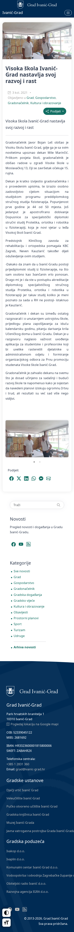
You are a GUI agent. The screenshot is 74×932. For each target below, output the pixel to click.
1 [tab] (34, 462)
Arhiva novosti (25, 647)
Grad (30, 98)
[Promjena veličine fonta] (6, 922)
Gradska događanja (28, 595)
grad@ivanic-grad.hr (30, 769)
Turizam (19, 630)
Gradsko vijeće (24, 601)
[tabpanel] (37, 438)
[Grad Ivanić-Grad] (32, 691)
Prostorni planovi (26, 618)
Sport (18, 624)
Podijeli (55, 111)
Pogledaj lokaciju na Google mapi (34, 724)
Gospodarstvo (45, 98)
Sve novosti (22, 571)
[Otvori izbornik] (68, 12)
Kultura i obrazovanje (45, 103)
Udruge (19, 636)
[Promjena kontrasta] (6, 913)
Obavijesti (21, 612)
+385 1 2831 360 (17, 764)
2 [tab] (40, 462)
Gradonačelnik (18, 103)
